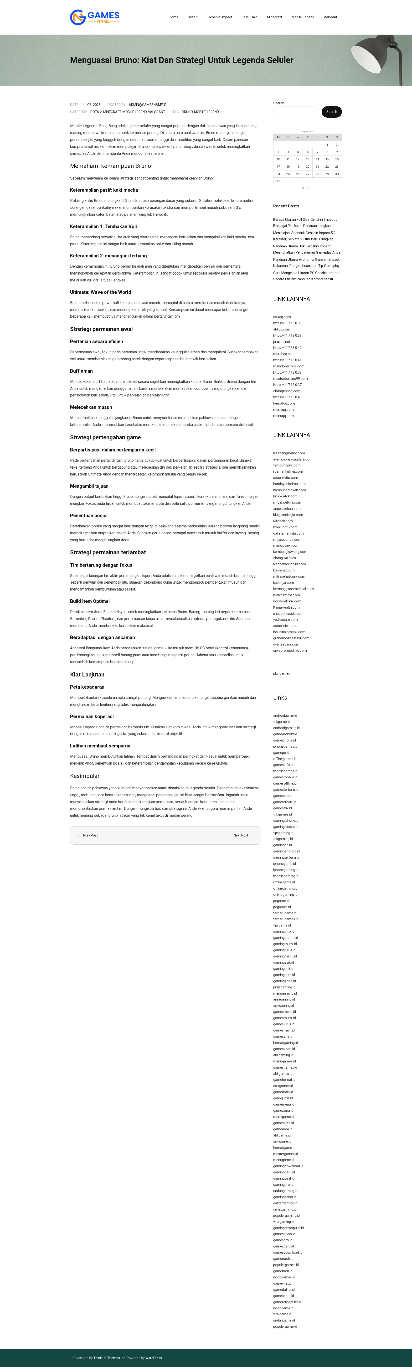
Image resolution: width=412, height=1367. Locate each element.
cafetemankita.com (288, 533)
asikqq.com (282, 317)
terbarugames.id (285, 919)
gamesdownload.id (287, 1253)
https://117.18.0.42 (287, 348)
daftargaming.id (285, 1203)
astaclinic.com (284, 626)
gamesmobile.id (285, 777)
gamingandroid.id (286, 851)
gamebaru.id (282, 1271)
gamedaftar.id (284, 1290)
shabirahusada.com (288, 614)
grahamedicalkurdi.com (291, 638)
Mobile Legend (135, 112)
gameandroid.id (285, 734)
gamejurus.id (283, 1098)
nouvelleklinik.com (287, 601)
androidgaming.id (286, 728)
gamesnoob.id (284, 1234)
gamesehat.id (283, 1296)
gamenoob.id (283, 1259)
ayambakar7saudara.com (293, 459)
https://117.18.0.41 (287, 360)
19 (297, 166)
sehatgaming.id (285, 1209)
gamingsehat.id (285, 1197)
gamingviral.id (283, 1179)
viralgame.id (282, 1314)
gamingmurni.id (285, 944)
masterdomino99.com (290, 379)
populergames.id (286, 1265)
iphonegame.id (284, 864)
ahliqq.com (281, 329)
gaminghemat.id (285, 938)
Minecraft (112, 112)
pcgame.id (281, 901)
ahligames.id (282, 1074)
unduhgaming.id (285, 1191)
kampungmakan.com (289, 490)
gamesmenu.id (284, 1012)
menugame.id (283, 1160)
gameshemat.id (285, 1068)
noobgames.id (284, 1277)
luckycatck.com (285, 496)
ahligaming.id (283, 1055)
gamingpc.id (282, 845)
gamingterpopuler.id (288, 1228)
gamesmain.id (284, 1030)
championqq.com (286, 391)
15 (327, 159)
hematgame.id (284, 1148)
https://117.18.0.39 (287, 336)
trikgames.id (282, 814)
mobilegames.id (285, 771)
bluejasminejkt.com (288, 515)
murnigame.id (283, 1117)
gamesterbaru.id (285, 790)
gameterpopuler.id (287, 1302)
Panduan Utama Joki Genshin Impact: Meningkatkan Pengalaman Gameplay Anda (306, 249)
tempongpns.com (287, 465)
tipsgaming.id (283, 833)
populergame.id (285, 1327)
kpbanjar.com (283, 583)
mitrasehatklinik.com (289, 577)
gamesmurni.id (284, 1018)
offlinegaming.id (285, 888)
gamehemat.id (284, 1080)
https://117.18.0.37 (287, 385)
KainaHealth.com (286, 608)
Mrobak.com (283, 521)
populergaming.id (286, 1216)
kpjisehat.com (284, 570)
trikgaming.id (283, 839)
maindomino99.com (288, 366)
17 (278, 166)
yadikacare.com (285, 620)
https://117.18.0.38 (287, 373)
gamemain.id (283, 1092)
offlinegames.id (285, 759)
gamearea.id (282, 1129)
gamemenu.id (283, 1104)
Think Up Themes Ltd (109, 1358)
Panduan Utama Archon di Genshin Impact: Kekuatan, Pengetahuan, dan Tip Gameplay (306, 263)
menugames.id (284, 1061)
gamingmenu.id (285, 956)
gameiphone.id (284, 740)
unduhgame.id (284, 1320)
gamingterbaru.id (286, 858)
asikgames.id (283, 1086)
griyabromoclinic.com (290, 651)
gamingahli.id (283, 969)
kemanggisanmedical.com (293, 589)
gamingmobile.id (286, 827)
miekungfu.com (285, 527)
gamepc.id (281, 753)
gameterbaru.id (285, 802)
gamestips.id (283, 796)
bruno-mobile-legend (200, 112)
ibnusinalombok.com (289, 632)
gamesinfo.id (283, 765)
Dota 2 (96, 112)
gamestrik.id (282, 808)
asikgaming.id (283, 1006)
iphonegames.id (285, 747)
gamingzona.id (284, 981)
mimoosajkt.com (286, 546)
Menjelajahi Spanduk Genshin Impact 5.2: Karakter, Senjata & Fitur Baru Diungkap (304, 236)
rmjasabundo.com (287, 540)
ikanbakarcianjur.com (289, 564)
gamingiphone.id (286, 821)
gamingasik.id (283, 963)
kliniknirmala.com (286, 595)
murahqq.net (283, 354)
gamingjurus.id (284, 950)
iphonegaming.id (286, 870)
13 (307, 159)
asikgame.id (282, 1142)
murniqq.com (283, 410)
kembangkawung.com (290, 552)
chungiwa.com (284, 558)
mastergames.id (285, 1154)
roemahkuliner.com (288, 472)
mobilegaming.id (286, 876)
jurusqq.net (281, 342)
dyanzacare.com (286, 644)
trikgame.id (281, 722)
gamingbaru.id (284, 1172)
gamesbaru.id (283, 1246)
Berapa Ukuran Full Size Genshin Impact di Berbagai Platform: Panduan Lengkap (305, 223)
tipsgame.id (282, 925)
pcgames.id (282, 907)
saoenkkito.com (285, 478)
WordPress (153, 1358)
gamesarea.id (283, 1123)
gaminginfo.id (283, 932)
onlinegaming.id (285, 895)
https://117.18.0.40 (287, 397)
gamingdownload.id (288, 1166)
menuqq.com (283, 416)
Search (278, 103)
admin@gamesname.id (147, 105)
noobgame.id (283, 1308)
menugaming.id (285, 993)
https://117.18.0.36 (287, 323)
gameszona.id (284, 1049)
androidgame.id (285, 716)
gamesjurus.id (283, 1024)
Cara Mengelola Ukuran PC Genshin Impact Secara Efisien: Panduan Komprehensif (306, 276)
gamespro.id (282, 1240)
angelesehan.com (287, 509)
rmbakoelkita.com (287, 503)
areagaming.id (284, 999)
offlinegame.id (284, 882)
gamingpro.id (283, 1185)
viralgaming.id (283, 1222)
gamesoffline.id (285, 783)
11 (288, 159)
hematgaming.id (285, 1043)
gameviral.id (282, 1284)
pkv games (281, 673)
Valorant (156, 112)
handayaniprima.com (289, 484)
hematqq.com (284, 403)
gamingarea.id (284, 975)
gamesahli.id (282, 1037)
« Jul (305, 188)
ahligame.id (282, 1135)
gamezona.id (283, 1111)
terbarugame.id (285, 913)
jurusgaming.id (284, 987)
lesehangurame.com (289, 453)
